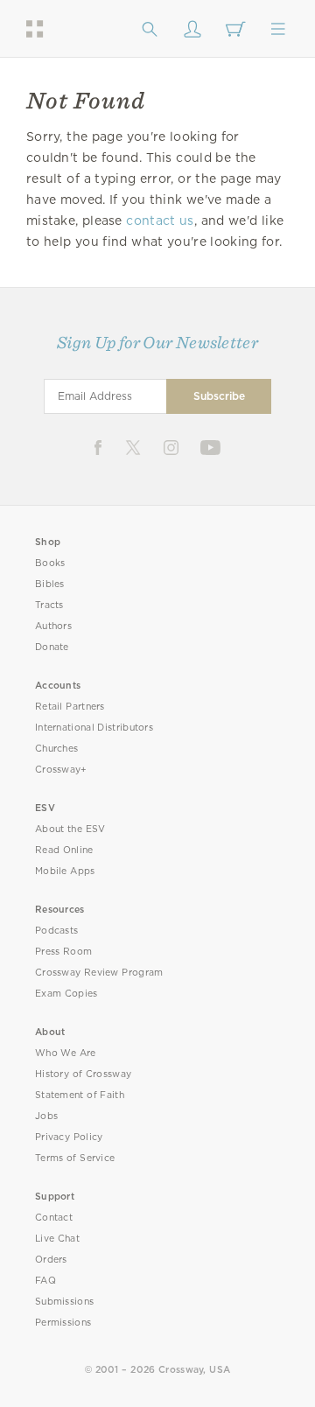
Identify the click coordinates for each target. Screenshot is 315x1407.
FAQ (45, 1280)
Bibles (50, 584)
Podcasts (56, 930)
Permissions (63, 1322)
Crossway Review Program (99, 972)
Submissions (64, 1301)
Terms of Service (75, 1158)
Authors (53, 626)
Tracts (49, 605)
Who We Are (65, 1053)
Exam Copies (66, 993)
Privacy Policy (69, 1137)
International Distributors (94, 727)
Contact (54, 1217)
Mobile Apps (65, 871)
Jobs (46, 1116)
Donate (52, 647)
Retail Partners (70, 706)
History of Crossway (83, 1074)
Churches (56, 748)
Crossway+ (61, 769)
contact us (159, 221)
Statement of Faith (79, 1095)
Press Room (63, 951)
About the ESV (70, 829)
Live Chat (57, 1238)
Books (50, 563)
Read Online (64, 850)
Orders (51, 1259)
